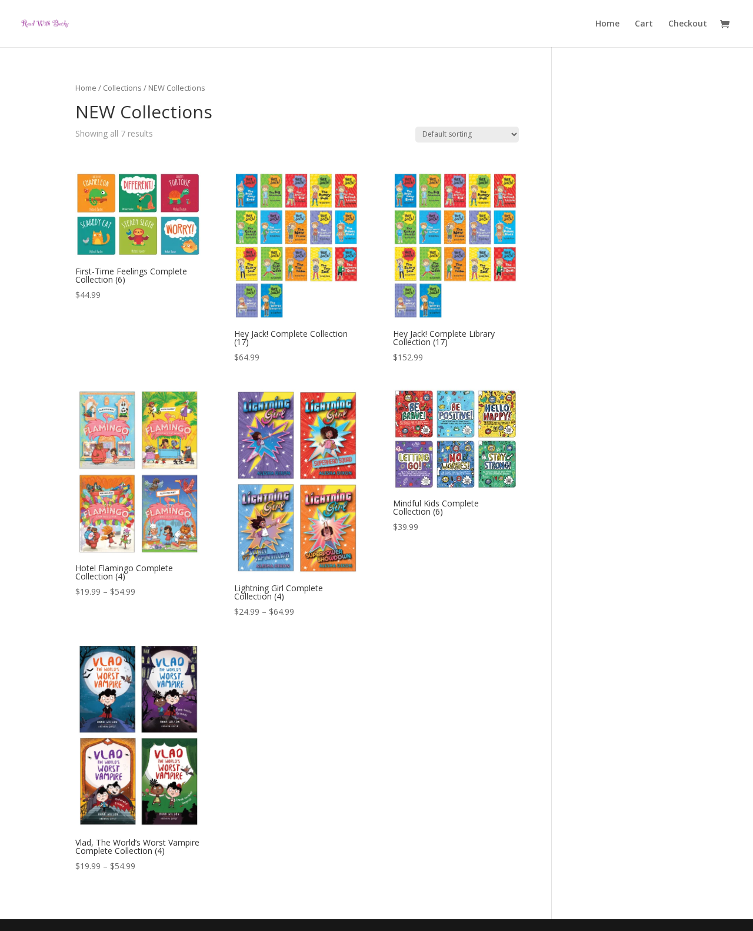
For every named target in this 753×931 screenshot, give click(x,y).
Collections (122, 87)
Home (607, 24)
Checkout (687, 24)
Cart (644, 24)
